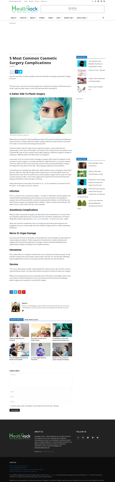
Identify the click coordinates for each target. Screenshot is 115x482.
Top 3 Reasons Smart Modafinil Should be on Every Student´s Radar (96, 63)
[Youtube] (104, 1)
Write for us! (44, 1)
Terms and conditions (24, 469)
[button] (103, 18)
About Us (12, 466)
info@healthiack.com (48, 451)
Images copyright (14, 469)
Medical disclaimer (22, 467)
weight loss (68, 18)
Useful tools (81, 18)
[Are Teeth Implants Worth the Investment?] (41, 349)
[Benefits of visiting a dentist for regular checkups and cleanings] (62, 349)
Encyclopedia (40, 469)
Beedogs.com (57, 446)
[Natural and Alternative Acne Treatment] (19, 330)
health (13, 18)
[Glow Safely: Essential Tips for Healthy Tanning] (41, 330)
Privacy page (53, 475)
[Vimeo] (101, 1)
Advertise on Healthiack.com (17, 471)
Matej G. (13, 66)
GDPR (88, 475)
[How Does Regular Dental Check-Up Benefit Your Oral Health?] (19, 349)
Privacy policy (13, 467)
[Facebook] (92, 1)
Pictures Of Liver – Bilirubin (97, 70)
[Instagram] (95, 1)
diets (58, 18)
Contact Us (18, 466)
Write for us (25, 466)
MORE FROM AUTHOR (31, 319)
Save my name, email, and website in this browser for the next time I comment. (35, 406)
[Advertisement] (57, 36)
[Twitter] (98, 1)
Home (25, 1)
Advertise (31, 1)
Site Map (33, 469)
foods (50, 18)
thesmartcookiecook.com (42, 448)
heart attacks (37, 219)
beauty (32, 18)
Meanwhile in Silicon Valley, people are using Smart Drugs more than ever (97, 182)
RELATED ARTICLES (16, 319)
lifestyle (23, 18)
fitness (41, 18)
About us (37, 1)
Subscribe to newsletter (31, 471)
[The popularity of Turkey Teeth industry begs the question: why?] (62, 330)
